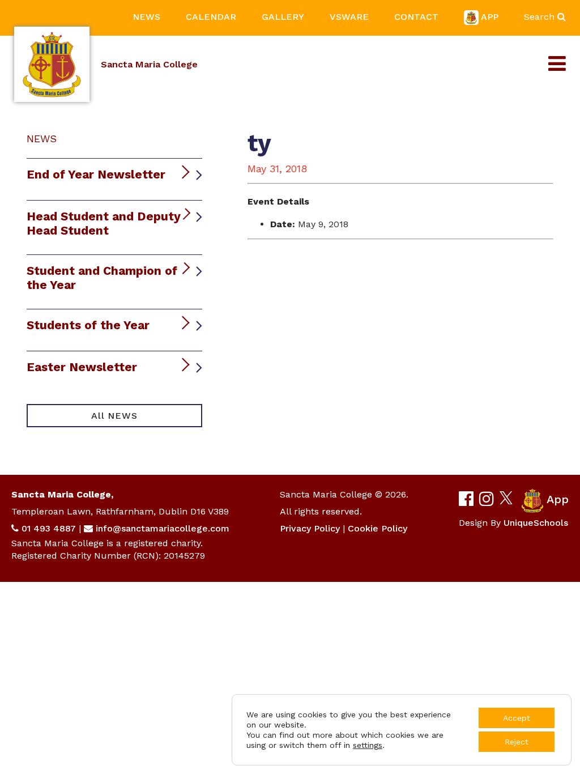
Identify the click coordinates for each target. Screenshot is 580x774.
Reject (516, 741)
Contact (416, 16)
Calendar (211, 16)
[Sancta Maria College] (51, 64)
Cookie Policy (377, 528)
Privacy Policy (310, 528)
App (489, 16)
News (146, 16)
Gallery (283, 16)
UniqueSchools (536, 522)
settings (367, 745)
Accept (516, 717)
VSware (349, 16)
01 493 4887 (49, 528)
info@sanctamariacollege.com (162, 528)
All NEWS (114, 415)
